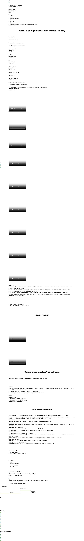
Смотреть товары (12, 26)
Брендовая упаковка (14, 18)
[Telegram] (16, 11)
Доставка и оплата (14, 20)
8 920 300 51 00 (12, 11)
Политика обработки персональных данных (17, 483)
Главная (11, 15)
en (9, 12)
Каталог (12, 17)
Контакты (12, 23)
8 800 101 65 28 (12, 9)
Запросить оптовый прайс (14, 6)
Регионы (12, 21)
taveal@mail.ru (31, 415)
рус (10, 12)
